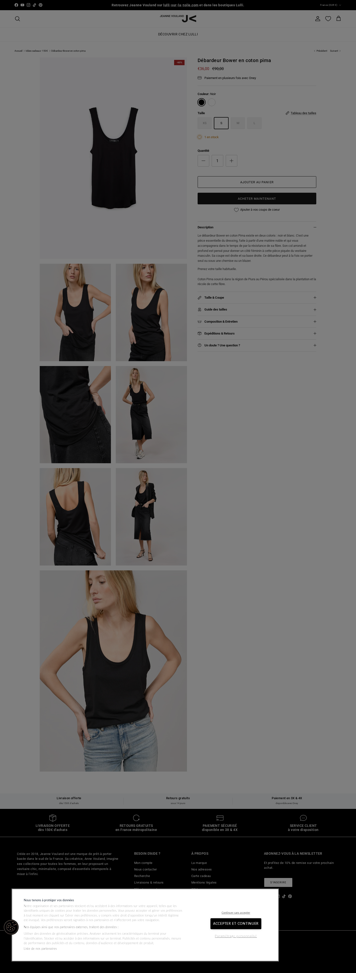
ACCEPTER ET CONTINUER (236, 923)
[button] (11, 927)
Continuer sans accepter (236, 912)
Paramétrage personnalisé (236, 936)
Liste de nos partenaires (40, 948)
